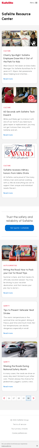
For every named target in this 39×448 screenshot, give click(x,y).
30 (28, 398)
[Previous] (4, 398)
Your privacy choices (19, 429)
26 (9, 398)
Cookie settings (6, 446)
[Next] (33, 398)
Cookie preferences (19, 433)
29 (24, 398)
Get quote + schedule (19, 228)
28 (19, 398)
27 (14, 398)
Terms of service (19, 424)
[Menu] (36, 2)
